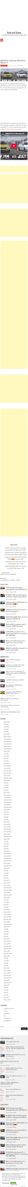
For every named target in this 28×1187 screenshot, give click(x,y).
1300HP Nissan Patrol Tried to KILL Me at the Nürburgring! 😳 (16, 610)
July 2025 (6, 753)
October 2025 (7, 746)
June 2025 (6, 756)
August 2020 (7, 897)
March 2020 (6, 909)
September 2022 (8, 836)
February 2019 (7, 941)
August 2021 (6, 868)
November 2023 (7, 802)
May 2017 (6, 992)
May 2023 (6, 817)
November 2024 (7, 773)
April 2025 (6, 761)
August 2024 (7, 780)
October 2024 (7, 775)
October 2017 (7, 980)
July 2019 (6, 929)
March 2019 (6, 939)
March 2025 (6, 763)
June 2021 (6, 873)
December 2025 (7, 741)
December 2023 (7, 800)
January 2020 (7, 914)
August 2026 (7, 722)
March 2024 (6, 792)
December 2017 (7, 975)
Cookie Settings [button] (6, 1183)
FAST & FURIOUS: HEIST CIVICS (12, 1041)
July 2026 (6, 724)
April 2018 (6, 965)
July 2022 (6, 841)
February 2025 (7, 766)
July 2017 (6, 987)
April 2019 (6, 936)
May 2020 (6, 905)
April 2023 (6, 819)
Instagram (19, 129)
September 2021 (7, 866)
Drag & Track (4, 65)
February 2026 (7, 736)
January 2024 (7, 797)
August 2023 (7, 809)
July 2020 (6, 900)
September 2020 (8, 895)
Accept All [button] (13, 1183)
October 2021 (7, 863)
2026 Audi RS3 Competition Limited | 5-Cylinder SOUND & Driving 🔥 (16, 625)
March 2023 (6, 822)
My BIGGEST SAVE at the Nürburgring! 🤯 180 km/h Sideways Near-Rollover (16, 596)
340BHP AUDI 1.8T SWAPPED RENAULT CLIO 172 (10, 712)
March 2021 (6, 880)
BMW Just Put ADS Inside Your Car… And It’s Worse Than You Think (16, 641)
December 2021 (7, 858)
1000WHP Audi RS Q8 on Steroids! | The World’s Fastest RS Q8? (16, 649)
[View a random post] (25, 40)
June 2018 (6, 961)
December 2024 (7, 770)
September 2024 (8, 778)
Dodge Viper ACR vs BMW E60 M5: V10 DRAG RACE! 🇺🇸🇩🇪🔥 (16, 603)
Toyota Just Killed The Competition (13, 659)
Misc (5, 1016)
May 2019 (6, 934)
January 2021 (7, 885)
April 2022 (6, 848)
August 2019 (7, 926)
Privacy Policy (14, 1184)
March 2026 (6, 734)
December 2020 (7, 887)
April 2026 (6, 731)
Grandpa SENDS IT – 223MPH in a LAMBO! (10, 580)
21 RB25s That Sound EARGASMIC (8, 574)
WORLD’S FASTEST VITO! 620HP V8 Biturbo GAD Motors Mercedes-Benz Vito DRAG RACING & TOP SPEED (16, 673)
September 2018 (8, 953)
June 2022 (6, 844)
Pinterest (13, 129)
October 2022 (7, 834)
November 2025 (7, 744)
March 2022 (6, 851)
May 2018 (6, 963)
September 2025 (8, 749)
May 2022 (6, 846)
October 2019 (7, 922)
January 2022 (7, 856)
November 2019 (7, 919)
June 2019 (6, 931)
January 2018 (7, 973)
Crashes (5, 1011)
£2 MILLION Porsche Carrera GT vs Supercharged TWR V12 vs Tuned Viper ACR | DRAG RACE (16, 633)
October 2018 (7, 951)
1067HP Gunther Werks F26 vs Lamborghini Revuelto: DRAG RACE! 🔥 (16, 588)
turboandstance (12, 65)
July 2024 (6, 783)
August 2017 (6, 985)
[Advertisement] (14, 15)
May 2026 (6, 729)
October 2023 (7, 805)
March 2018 (6, 968)
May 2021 (6, 875)
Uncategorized (7, 1021)
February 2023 (7, 824)
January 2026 (7, 739)
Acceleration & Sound (9, 1008)
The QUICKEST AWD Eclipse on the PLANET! (15, 680)
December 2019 (7, 917)
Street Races (7, 1018)
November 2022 (7, 831)
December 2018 (7, 946)
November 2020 (8, 890)
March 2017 (6, 997)
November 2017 (7, 978)
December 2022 (7, 829)
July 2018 (6, 958)
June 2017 (6, 990)
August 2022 (7, 839)
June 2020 (6, 902)
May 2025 (6, 758)
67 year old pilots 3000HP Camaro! (13, 1089)
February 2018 (7, 970)
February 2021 (7, 883)
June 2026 (6, 727)
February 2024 (7, 795)
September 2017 (7, 982)
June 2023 (6, 814)
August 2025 (7, 751)
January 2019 (7, 943)
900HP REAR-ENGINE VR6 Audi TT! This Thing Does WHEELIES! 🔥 (17, 618)
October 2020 (7, 892)
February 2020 (7, 912)
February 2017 (7, 1000)
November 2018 (7, 948)
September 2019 (8, 924)
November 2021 (7, 861)
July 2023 (6, 812)
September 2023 (8, 807)
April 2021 (6, 878)
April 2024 (6, 790)
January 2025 (7, 768)
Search (2, 1026)
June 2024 (6, 785)
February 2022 (7, 853)
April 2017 (6, 995)
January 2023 (7, 827)
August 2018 (7, 956)
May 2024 (6, 788)
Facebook (8, 129)
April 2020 (6, 907)
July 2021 (6, 870)
